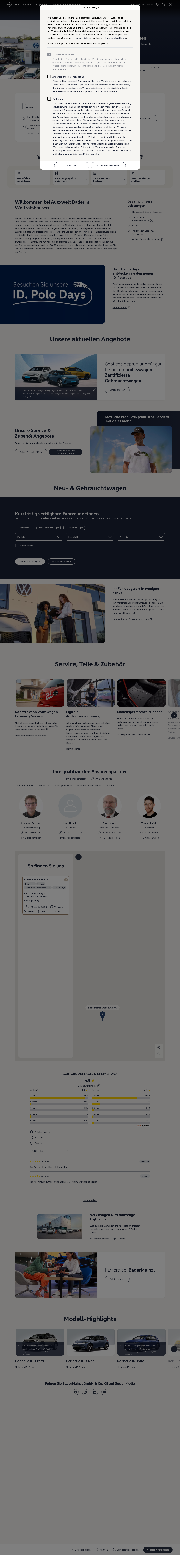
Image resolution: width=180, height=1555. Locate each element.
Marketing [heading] (57, 98)
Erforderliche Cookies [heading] (63, 54)
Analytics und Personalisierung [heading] (68, 76)
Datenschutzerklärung (115, 37)
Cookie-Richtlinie (84, 37)
